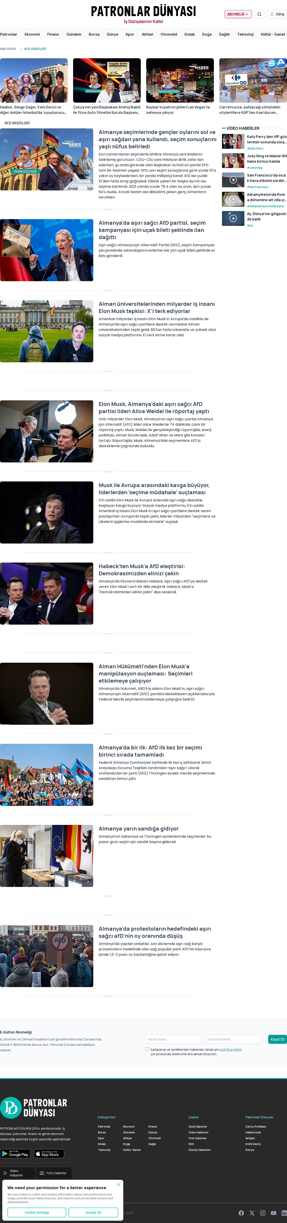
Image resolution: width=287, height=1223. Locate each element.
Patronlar (8, 34)
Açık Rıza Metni (231, 1049)
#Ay (250, 225)
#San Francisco (257, 187)
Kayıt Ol (277, 1039)
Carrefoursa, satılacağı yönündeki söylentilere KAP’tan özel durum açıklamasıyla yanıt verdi (249, 110)
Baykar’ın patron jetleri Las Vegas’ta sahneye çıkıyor (178, 110)
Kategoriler (107, 1117)
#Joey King (255, 168)
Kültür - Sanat (273, 34)
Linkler (194, 1117)
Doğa (207, 34)
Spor (130, 34)
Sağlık (224, 34)
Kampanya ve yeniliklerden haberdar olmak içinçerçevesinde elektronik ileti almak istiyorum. (196, 1051)
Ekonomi (32, 34)
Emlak (190, 34)
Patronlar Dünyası (259, 1117)
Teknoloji (245, 34)
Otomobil (169, 34)
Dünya (112, 34)
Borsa (94, 34)
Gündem (73, 34)
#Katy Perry (255, 148)
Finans (53, 34)
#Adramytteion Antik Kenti (265, 206)
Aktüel (147, 34)
